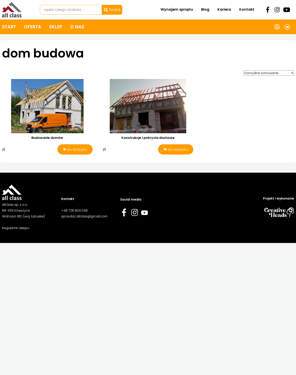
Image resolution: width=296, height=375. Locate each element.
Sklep (55, 27)
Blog (205, 9)
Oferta (32, 27)
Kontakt (246, 9)
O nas (77, 27)
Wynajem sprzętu (176, 9)
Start (9, 27)
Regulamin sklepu (15, 228)
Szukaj (114, 9)
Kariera (224, 9)
